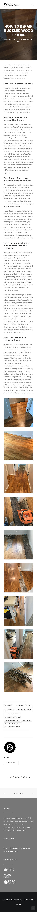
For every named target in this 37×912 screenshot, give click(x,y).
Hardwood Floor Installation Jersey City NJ (18, 706)
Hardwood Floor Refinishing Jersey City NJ (18, 710)
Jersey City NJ (26, 720)
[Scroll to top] (33, 908)
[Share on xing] (26, 777)
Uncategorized (24, 39)
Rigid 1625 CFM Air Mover (12, 206)
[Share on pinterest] (16, 777)
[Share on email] (29, 777)
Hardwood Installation (12, 717)
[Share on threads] (13, 777)
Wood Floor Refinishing (12, 726)
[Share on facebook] (8, 777)
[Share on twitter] (10, 777)
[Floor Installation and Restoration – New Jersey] (12, 4)
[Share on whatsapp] (21, 777)
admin (18, 41)
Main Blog (18, 793)
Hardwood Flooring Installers (15, 702)
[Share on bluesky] (24, 777)
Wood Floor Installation (13, 723)
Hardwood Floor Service (13, 714)
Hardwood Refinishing (12, 720)
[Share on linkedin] (18, 777)
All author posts (11, 762)
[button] (32, 4)
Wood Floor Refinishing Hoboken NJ (16, 730)
